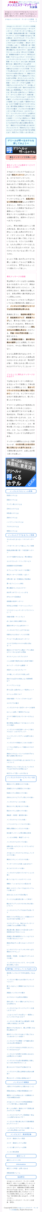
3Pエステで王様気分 (14, 597)
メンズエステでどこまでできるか (23, 66)
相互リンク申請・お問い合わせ (17, 1168)
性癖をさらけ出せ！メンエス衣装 (18, 69)
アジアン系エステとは (14, 504)
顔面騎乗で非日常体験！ (19, 40)
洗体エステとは (12, 517)
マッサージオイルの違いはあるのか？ (20, 864)
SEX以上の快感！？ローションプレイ (20, 606)
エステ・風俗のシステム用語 (16, 1143)
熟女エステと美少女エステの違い (18, 806)
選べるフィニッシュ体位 (26, 47)
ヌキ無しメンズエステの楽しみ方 (18, 674)
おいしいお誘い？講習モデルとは (18, 712)
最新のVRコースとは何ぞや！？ (18, 625)
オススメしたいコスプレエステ (17, 656)
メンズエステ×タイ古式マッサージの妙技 (21, 707)
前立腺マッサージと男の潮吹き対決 (19, 833)
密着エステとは (12, 531)
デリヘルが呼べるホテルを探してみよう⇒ (21, 142)
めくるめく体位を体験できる (16, 621)
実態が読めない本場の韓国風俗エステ (20, 1091)
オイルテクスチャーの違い (16, 868)
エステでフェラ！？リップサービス (19, 561)
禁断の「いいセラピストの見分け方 (19, 884)
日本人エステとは (13, 509)
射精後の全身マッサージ (17, 54)
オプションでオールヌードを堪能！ (19, 570)
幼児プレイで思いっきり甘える (22, 132)
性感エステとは (12, 495)
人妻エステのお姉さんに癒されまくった (20, 1086)
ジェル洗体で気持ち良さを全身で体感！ (20, 661)
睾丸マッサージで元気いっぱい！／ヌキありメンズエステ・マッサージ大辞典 (27, 2)
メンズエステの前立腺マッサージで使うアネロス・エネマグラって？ (20, 111)
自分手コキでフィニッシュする (17, 592)
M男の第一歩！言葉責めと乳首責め (19, 579)
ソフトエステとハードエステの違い (19, 824)
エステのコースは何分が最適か (17, 997)
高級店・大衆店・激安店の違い (17, 815)
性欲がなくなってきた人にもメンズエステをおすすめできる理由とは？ (20, 130)
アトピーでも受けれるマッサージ (18, 639)
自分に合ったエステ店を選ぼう (17, 895)
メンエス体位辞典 (13, 1152)
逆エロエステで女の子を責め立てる (19, 1067)
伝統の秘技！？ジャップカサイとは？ (20, 698)
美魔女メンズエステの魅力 (16, 993)
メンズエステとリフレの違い (16, 819)
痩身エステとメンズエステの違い (18, 859)
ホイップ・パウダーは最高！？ (22, 83)
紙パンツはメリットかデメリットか (19, 879)
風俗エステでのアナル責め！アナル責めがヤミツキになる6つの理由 (20, 76)
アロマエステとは (13, 526)
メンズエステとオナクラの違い (17, 842)
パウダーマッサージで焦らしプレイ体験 (20, 546)
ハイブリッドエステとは (15, 522)
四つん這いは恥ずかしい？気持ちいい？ (20, 690)
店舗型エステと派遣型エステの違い (19, 788)
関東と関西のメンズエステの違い (18, 828)
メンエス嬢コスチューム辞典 (16, 1147)
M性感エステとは (13, 513)
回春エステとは (12, 500)
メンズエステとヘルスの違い (16, 802)
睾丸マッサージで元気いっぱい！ (18, 574)
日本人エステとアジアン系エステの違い (20, 797)
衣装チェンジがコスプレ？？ (16, 85)
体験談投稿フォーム (13, 1173)
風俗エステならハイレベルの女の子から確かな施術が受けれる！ (20, 123)
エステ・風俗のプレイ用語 (16, 1138)
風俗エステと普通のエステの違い (18, 784)
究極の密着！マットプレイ (16, 617)
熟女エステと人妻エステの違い (17, 811)
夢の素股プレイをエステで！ (16, 50)
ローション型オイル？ (18, 94)
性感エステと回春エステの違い (17, 793)
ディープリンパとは (13, 685)
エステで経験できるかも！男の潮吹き (20, 557)
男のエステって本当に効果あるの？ (19, 1078)
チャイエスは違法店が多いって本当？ (20, 899)
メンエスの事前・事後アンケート (18, 837)
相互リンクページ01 (14, 1160)
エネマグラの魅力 (13, 703)
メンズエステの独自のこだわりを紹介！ (20, 742)
